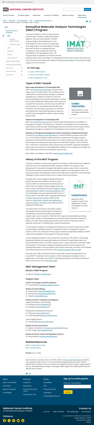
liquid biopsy (37, 200)
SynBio (9, 54)
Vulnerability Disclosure (51, 396)
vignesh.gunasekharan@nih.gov (56, 328)
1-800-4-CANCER (58, 412)
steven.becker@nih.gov (47, 291)
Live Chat (46, 412)
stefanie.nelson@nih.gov (48, 336)
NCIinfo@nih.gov (73, 412)
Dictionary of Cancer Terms (30, 390)
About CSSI (9, 75)
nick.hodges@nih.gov (45, 330)
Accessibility (47, 382)
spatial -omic (46, 203)
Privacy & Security (49, 389)
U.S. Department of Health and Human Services (77, 416)
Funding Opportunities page (62, 153)
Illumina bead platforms (53, 191)
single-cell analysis (32, 203)
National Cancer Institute (83, 420)
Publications (27, 386)
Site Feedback (86, 412)
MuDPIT (57, 189)
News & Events (11, 71)
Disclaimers (47, 393)
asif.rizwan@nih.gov (44, 305)
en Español (7, 386)
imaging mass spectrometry (52, 200)
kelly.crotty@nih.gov (44, 274)
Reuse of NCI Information (73, 360)
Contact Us (27, 382)
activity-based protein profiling (38, 198)
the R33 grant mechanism (42, 122)
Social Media (7, 393)
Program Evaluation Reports (67, 250)
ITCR (9, 48)
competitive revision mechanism (46, 135)
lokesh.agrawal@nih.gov (48, 315)
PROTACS (53, 198)
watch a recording (46, 109)
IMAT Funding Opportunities (36, 345)
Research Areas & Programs (12, 31)
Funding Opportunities (14, 40)
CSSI (6, 27)
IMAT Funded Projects (33, 348)
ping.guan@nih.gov (42, 313)
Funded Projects (15, 44)
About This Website (10, 382)
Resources (9, 68)
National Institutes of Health (82, 418)
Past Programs (12, 58)
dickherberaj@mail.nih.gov (50, 285)
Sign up (68, 392)
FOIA (45, 386)
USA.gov (88, 422)
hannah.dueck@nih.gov (47, 294)
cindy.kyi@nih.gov (41, 296)
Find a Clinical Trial (29, 395)
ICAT (27, 193)
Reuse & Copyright (9, 389)
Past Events (49, 261)
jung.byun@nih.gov (42, 307)
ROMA (42, 191)
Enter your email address (72, 383)
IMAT (9, 36)
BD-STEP (10, 51)
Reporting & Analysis (13, 61)
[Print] (87, 21)
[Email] (90, 21)
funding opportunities (66, 60)
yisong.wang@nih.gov (45, 322)
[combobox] (74, 9)
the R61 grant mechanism (42, 90)
